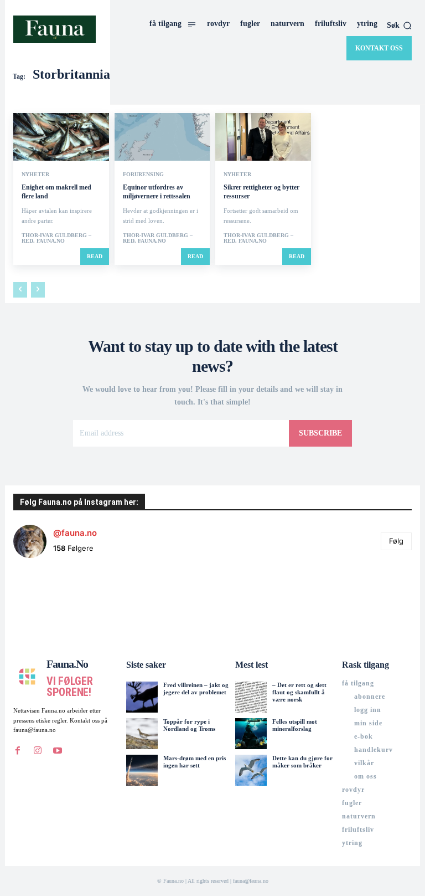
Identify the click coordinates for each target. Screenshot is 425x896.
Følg (396, 540)
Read (94, 256)
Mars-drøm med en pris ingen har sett (194, 762)
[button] (399, 25)
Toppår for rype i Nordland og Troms (189, 725)
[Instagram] (37, 750)
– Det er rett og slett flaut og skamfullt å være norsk (299, 692)
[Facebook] (17, 750)
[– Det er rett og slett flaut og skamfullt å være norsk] (250, 697)
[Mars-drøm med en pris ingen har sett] (141, 770)
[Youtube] (57, 750)
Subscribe (320, 433)
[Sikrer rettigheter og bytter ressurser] (263, 137)
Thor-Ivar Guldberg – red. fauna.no (56, 238)
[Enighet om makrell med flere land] (61, 137)
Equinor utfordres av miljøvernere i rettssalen (156, 191)
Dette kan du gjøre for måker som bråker (302, 762)
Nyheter (35, 174)
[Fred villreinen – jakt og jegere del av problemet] (141, 697)
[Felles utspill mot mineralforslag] (250, 733)
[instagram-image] (46, 600)
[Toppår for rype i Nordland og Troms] (141, 733)
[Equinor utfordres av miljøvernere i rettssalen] (162, 137)
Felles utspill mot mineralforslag (294, 725)
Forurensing (143, 174)
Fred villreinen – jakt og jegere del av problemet (196, 688)
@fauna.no (75, 533)
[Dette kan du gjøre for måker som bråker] (250, 770)
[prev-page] (20, 290)
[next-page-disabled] (38, 290)
